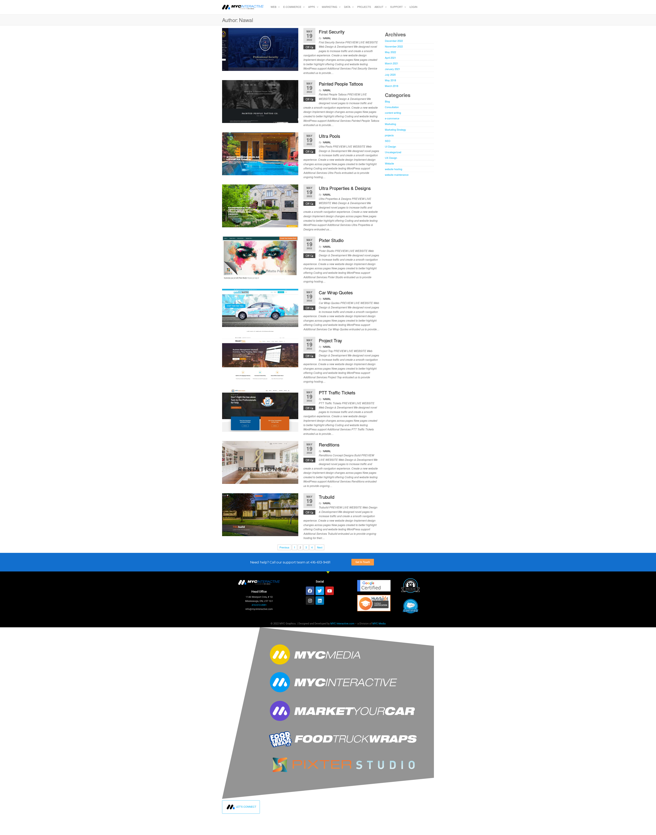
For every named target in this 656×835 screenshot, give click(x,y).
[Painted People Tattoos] (260, 101)
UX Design (391, 158)
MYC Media (379, 623)
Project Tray (330, 340)
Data (347, 7)
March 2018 (391, 86)
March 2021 (391, 63)
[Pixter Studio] (260, 257)
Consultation (392, 107)
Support (396, 7)
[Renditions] (260, 462)
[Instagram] (310, 600)
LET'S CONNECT (246, 806)
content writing (393, 112)
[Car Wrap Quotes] (260, 310)
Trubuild (326, 497)
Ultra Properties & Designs (345, 188)
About (378, 7)
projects (389, 135)
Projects (364, 7)
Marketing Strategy (395, 129)
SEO (387, 141)
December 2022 (394, 41)
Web (273, 7)
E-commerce (292, 7)
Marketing (329, 7)
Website (389, 163)
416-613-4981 (259, 605)
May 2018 (390, 80)
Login (413, 7)
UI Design (390, 146)
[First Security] (260, 49)
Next (319, 547)
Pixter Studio (331, 240)
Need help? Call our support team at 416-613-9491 (290, 562)
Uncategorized (393, 152)
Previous (284, 547)
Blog (387, 101)
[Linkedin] (320, 600)
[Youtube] (329, 590)
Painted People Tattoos (341, 83)
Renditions (329, 444)
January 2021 (392, 69)
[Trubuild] (260, 514)
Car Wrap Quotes (336, 292)
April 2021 (390, 57)
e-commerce (392, 118)
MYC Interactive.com (342, 623)
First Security (332, 31)
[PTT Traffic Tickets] (260, 410)
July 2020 (390, 74)
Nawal (327, 38)
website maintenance (396, 174)
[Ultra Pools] (260, 153)
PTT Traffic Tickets (337, 392)
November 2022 (394, 46)
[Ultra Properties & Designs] (260, 205)
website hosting (393, 169)
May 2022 (390, 52)
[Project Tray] (260, 358)
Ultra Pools (329, 136)
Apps (311, 7)
